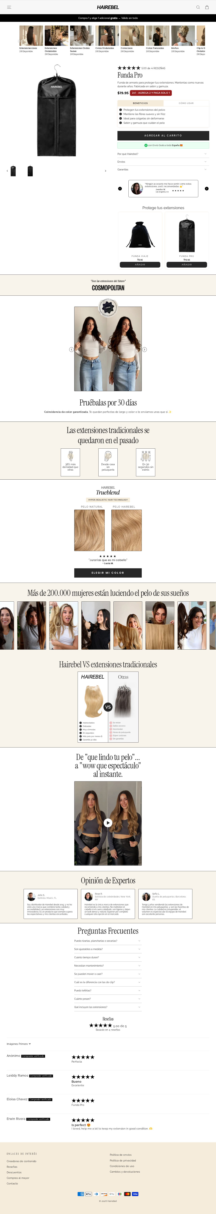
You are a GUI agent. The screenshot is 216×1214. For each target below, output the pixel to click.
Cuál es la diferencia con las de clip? (94, 982)
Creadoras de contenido (21, 1161)
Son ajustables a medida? (88, 949)
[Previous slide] (71, 349)
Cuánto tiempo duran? (86, 957)
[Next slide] (144, 349)
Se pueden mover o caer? (88, 974)
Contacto (12, 1183)
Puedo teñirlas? (82, 990)
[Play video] (108, 823)
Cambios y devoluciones (125, 1171)
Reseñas (12, 1166)
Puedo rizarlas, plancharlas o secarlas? (95, 940)
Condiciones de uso (122, 1166)
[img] (83, 1058)
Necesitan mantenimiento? (89, 965)
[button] (129, 68)
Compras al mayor (18, 1178)
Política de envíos (120, 1154)
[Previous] (120, 189)
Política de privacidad (123, 1160)
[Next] (207, 189)
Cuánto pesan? (82, 998)
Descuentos (14, 1172)
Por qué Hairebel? (127, 154)
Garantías (122, 169)
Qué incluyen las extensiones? (90, 1007)
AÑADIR (140, 264)
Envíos (121, 161)
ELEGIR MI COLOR (108, 573)
